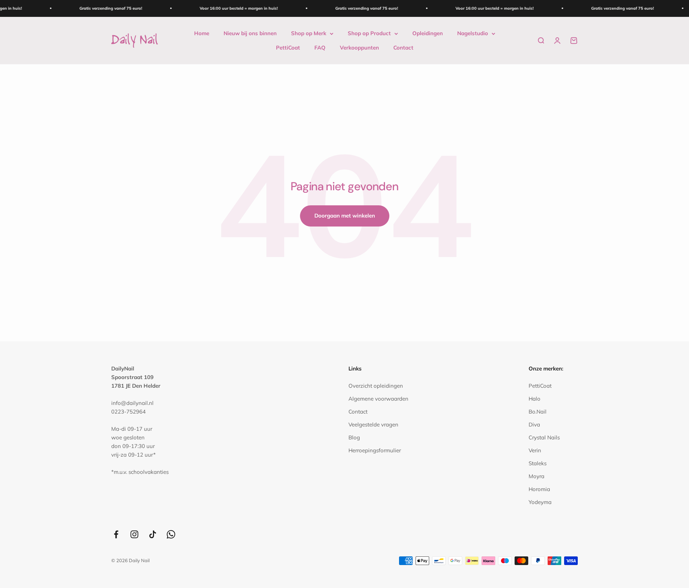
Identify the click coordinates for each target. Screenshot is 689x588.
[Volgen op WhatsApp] (171, 534)
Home (201, 33)
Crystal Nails (544, 437)
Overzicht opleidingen (375, 385)
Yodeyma (540, 502)
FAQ (319, 47)
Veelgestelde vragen (373, 424)
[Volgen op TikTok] (153, 534)
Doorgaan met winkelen (344, 215)
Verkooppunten (359, 47)
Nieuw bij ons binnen (250, 33)
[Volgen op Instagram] (134, 534)
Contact (403, 47)
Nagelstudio (472, 33)
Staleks (538, 463)
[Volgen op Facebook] (116, 534)
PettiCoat (288, 47)
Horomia (539, 489)
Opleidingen (427, 33)
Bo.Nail (538, 411)
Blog (354, 437)
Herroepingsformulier (374, 450)
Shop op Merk (308, 33)
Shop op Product (369, 33)
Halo (534, 398)
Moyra (536, 476)
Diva (534, 424)
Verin (535, 450)
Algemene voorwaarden (378, 398)
